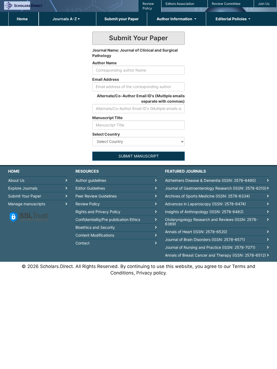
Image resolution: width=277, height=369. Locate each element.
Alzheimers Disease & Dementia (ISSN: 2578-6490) (210, 180)
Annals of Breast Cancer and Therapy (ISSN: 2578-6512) (215, 255)
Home (22, 18)
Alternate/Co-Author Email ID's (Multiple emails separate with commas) (141, 98)
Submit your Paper (121, 18)
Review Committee (226, 4)
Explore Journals (22, 188)
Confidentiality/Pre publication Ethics (107, 219)
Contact (82, 243)
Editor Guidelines (90, 188)
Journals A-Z (65, 18)
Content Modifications (94, 235)
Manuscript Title (107, 117)
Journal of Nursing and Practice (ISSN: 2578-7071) (210, 247)
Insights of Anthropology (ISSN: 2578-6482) (204, 211)
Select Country (106, 134)
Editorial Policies (232, 18)
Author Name (104, 63)
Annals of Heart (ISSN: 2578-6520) (196, 231)
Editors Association (180, 4)
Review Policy (87, 204)
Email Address (105, 79)
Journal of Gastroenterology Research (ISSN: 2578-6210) (215, 188)
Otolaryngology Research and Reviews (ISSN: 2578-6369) (211, 221)
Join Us (263, 4)
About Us (16, 180)
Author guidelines (90, 180)
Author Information (175, 18)
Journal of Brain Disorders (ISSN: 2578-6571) (205, 239)
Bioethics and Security (95, 227)
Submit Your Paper (24, 196)
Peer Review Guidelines (96, 196)
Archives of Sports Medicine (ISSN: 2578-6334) (207, 196)
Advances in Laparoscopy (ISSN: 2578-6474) (205, 204)
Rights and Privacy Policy (97, 211)
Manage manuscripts (26, 204)
